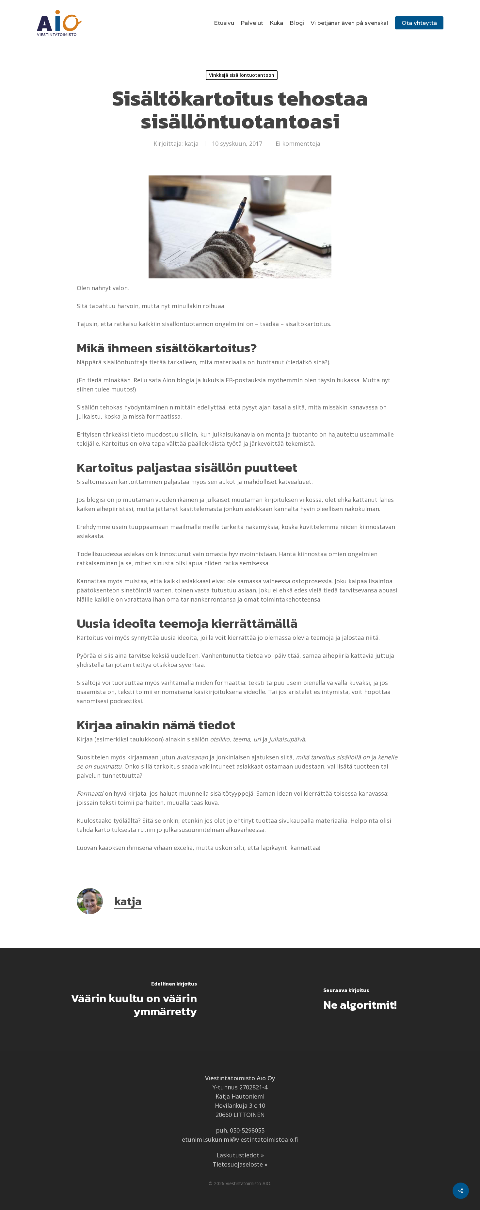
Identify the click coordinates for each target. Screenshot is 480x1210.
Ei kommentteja (298, 143)
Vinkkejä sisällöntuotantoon (241, 75)
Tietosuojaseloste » (240, 1164)
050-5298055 (247, 1130)
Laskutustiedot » (240, 1155)
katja (191, 143)
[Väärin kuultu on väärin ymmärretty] (120, 999)
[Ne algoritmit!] (360, 999)
